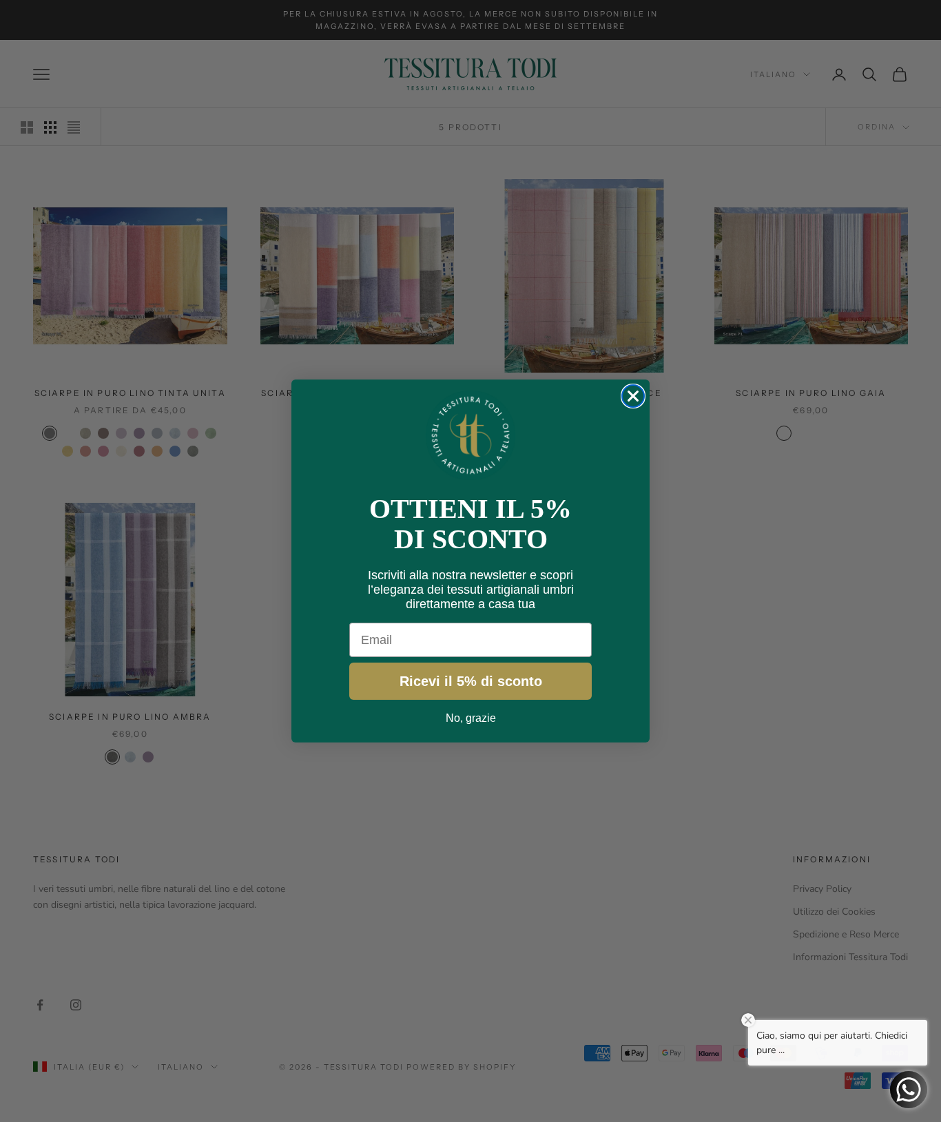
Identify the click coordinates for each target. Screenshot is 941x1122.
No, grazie (471, 718)
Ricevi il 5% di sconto (471, 681)
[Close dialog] (633, 396)
